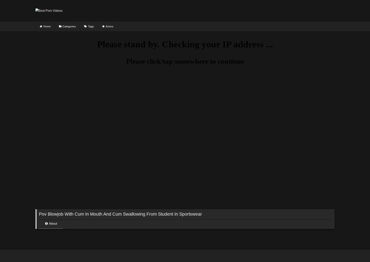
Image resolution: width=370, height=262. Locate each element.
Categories (69, 26)
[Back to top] (358, 250)
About (52, 223)
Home (47, 26)
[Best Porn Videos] (48, 10)
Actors (109, 26)
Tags (91, 26)
